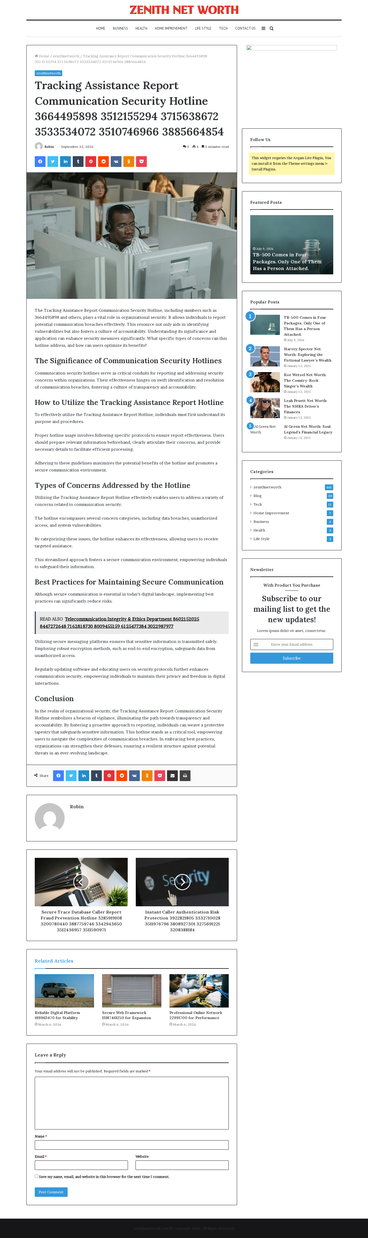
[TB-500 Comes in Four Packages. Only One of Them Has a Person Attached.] (265, 325)
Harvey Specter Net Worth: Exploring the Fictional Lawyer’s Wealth (307, 355)
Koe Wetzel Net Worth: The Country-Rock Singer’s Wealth (305, 380)
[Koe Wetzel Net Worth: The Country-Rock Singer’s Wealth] (265, 382)
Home (100, 28)
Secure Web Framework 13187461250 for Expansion (126, 1015)
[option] (291, 244)
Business (120, 28)
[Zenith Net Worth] (184, 9)
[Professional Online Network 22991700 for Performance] (199, 991)
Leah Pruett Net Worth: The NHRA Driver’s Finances (305, 406)
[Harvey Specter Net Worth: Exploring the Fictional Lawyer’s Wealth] (265, 356)
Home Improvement (171, 28)
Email (41, 1156)
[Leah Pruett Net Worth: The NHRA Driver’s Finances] (265, 408)
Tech (223, 28)
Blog (258, 496)
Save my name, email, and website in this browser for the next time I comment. (104, 1176)
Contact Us (245, 28)
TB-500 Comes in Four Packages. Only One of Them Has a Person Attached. (287, 261)
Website (142, 1156)
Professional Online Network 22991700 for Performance (195, 1015)
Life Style (203, 28)
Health (141, 28)
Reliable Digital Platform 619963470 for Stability (57, 1015)
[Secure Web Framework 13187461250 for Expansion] (131, 991)
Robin (49, 147)
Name (41, 1136)
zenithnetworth (66, 56)
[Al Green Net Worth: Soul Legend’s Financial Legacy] (265, 434)
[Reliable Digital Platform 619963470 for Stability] (64, 991)
